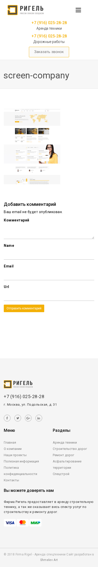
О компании (13, 449)
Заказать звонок (49, 52)
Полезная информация (21, 461)
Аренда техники (65, 442)
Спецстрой (61, 474)
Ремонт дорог (63, 455)
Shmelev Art (49, 560)
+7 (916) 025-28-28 (49, 22)
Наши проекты (15, 455)
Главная (10, 442)
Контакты (11, 480)
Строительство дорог (70, 449)
